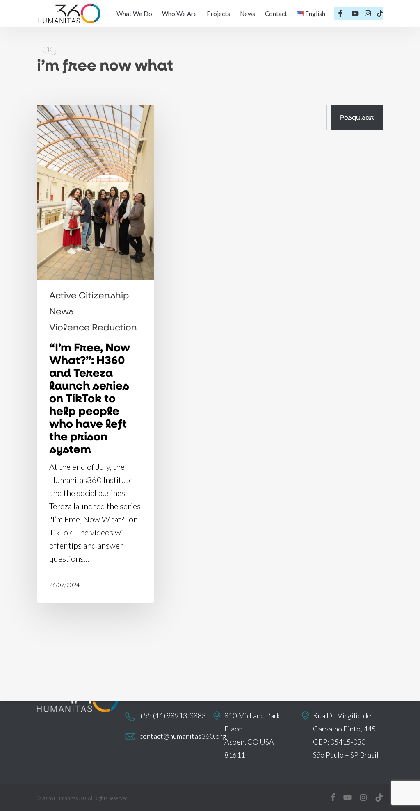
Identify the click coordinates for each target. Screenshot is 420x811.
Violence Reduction (93, 327)
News (61, 311)
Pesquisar (357, 117)
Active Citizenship (89, 295)
